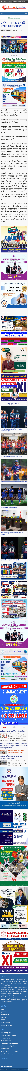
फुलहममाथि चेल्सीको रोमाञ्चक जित (9, 507)
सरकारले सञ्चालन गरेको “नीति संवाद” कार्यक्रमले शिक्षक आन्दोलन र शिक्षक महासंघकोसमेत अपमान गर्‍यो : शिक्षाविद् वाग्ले (14, 746)
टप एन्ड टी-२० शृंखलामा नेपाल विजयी (10, 560)
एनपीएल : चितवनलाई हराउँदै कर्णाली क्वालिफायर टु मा (13, 24)
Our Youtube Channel (6, 1066)
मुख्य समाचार (4, 728)
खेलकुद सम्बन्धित (14, 404)
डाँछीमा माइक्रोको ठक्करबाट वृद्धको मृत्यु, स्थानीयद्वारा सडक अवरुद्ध (11, 757)
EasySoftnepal (25, 1069)
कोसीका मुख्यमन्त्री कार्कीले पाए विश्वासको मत (12, 731)
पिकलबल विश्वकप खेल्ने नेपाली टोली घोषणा (11, 456)
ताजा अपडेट (23, 728)
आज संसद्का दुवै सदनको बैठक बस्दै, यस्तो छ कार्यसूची (12, 534)
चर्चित (14, 727)
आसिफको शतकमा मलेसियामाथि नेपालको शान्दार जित (14, 482)
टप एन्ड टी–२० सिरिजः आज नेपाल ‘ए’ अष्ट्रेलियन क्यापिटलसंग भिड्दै (12, 430)
